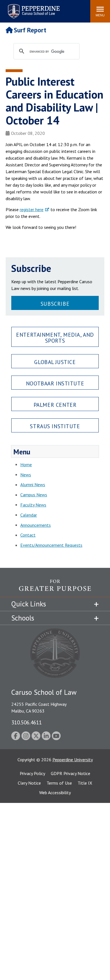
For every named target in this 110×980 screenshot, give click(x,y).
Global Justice (55, 361)
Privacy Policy (32, 773)
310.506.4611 (26, 722)
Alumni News (32, 484)
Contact (28, 535)
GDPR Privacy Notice (70, 773)
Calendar (28, 515)
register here (31, 209)
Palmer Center (55, 404)
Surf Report (30, 30)
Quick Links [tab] (28, 603)
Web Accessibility (55, 792)
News (25, 474)
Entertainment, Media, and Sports (55, 337)
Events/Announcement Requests (51, 545)
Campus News (33, 494)
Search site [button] (9, 8)
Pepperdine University (72, 759)
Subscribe (55, 303)
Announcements (35, 525)
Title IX (85, 783)
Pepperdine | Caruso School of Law (32, 8)
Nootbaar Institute (55, 383)
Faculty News (33, 505)
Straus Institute (55, 426)
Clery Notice (29, 783)
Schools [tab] (22, 617)
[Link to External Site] (55, 588)
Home (26, 464)
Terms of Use (59, 783)
